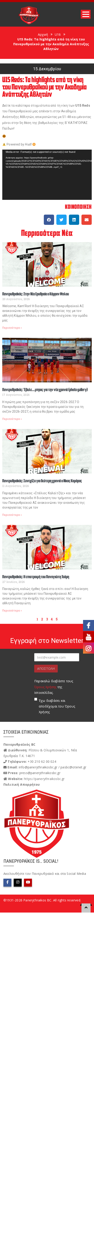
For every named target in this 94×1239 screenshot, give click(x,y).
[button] (49, 220)
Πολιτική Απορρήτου (21, 784)
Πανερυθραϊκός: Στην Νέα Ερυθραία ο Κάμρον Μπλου (35, 294)
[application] (47, 175)
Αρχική (43, 34)
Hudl (28, 144)
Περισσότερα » (12, 327)
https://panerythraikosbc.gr (44, 779)
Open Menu (86, 14)
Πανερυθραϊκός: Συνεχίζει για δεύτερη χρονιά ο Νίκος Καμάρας (42, 481)
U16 (58, 34)
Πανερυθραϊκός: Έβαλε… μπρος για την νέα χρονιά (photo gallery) (45, 390)
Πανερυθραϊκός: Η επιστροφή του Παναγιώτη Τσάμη (35, 577)
